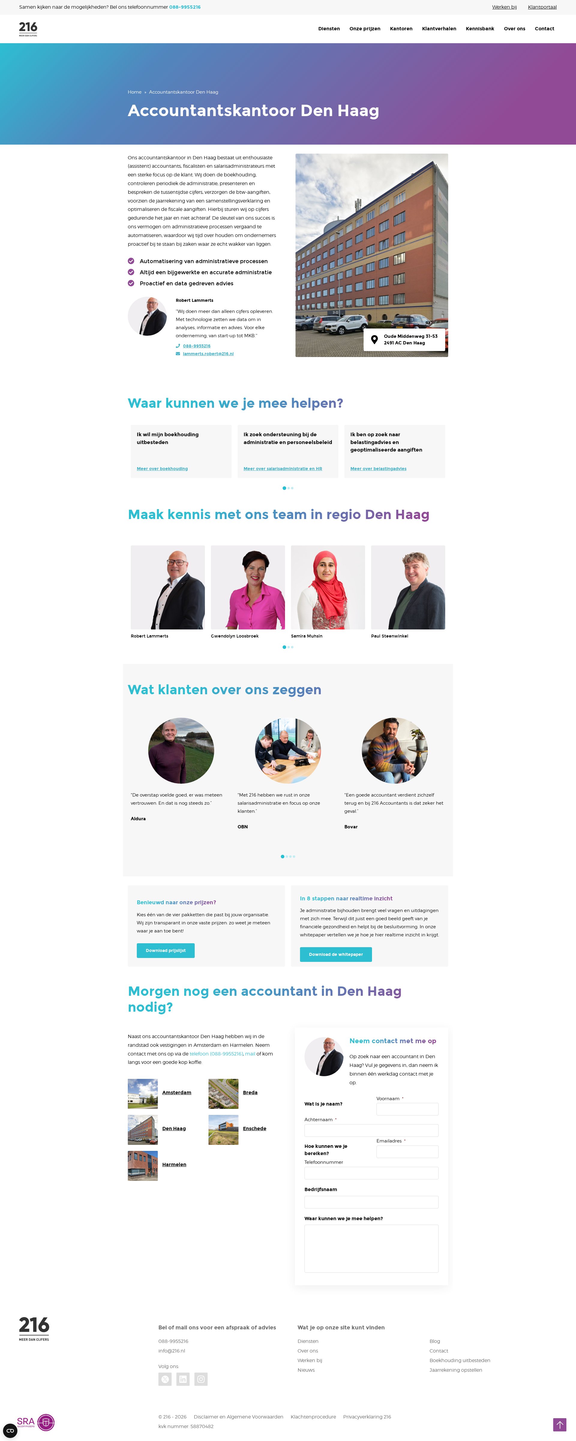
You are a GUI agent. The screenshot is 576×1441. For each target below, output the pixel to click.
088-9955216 (185, 7)
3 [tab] (292, 488)
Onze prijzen (365, 29)
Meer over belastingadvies (378, 468)
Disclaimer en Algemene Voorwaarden (239, 1417)
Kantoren (401, 29)
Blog (435, 1341)
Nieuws (306, 1370)
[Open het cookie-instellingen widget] (10, 1431)
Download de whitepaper (336, 954)
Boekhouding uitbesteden (460, 1360)
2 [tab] (288, 488)
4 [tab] (294, 856)
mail (250, 1054)
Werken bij (504, 7)
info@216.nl (171, 1351)
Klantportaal (542, 7)
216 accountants (28, 29)
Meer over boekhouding (162, 468)
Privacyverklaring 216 (367, 1417)
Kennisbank (480, 29)
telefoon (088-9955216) (216, 1054)
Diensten (329, 29)
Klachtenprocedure (313, 1417)
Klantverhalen (439, 29)
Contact (544, 29)
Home (135, 92)
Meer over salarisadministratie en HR (283, 468)
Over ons (514, 29)
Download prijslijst (166, 950)
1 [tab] (284, 488)
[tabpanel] (181, 451)
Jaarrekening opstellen (456, 1370)
